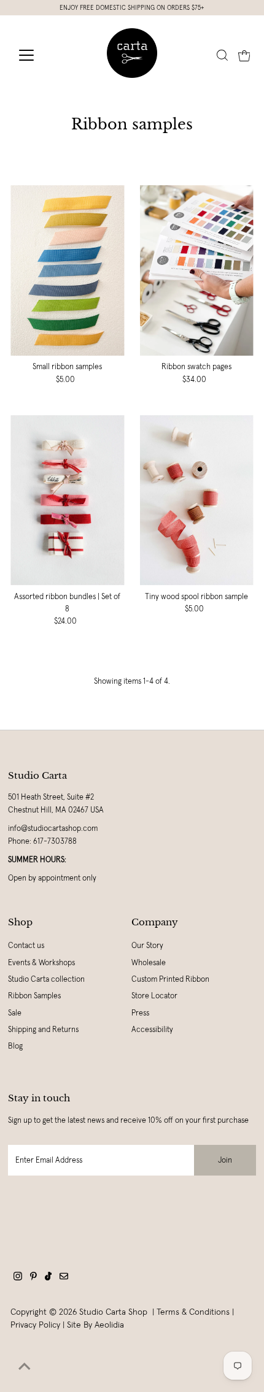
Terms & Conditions (193, 1311)
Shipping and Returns (43, 1029)
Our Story (147, 945)
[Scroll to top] (24, 1367)
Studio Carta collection (46, 979)
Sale (14, 1013)
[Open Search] (222, 55)
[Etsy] (63, 1278)
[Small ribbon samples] (67, 270)
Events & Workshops (41, 963)
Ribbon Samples (34, 996)
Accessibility (152, 1029)
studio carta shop (114, 1311)
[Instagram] (17, 1278)
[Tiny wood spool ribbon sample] (197, 500)
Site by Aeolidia (95, 1324)
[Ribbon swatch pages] (197, 270)
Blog (15, 1046)
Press (140, 1013)
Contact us (26, 945)
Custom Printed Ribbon (170, 979)
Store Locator (154, 996)
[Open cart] (244, 55)
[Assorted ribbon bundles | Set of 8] (67, 500)
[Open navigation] (39, 55)
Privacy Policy (35, 1324)
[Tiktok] (48, 1278)
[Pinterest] (33, 1278)
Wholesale (148, 963)
